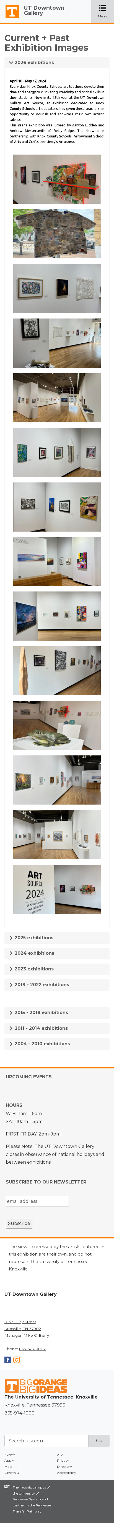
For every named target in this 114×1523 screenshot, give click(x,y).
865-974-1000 (19, 1413)
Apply (9, 1460)
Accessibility (66, 1473)
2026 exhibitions (33, 62)
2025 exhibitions (33, 937)
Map (8, 1466)
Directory (64, 1466)
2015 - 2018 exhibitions (40, 1012)
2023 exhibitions (33, 969)
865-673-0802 (32, 1349)
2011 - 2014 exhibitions (40, 1028)
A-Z (60, 1455)
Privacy (63, 1460)
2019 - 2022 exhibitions (41, 984)
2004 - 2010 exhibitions (41, 1043)
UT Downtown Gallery (44, 10)
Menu (106, 11)
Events (9, 1455)
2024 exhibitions (33, 953)
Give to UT (12, 1473)
